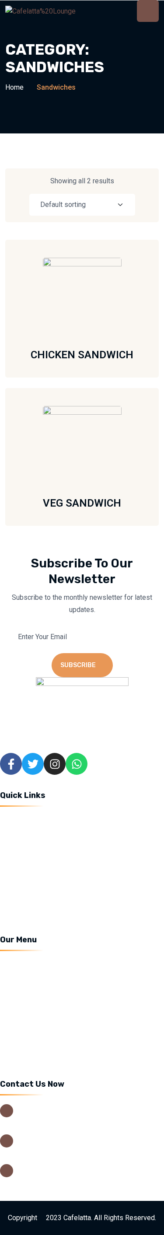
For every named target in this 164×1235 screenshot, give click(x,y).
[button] (126, 319)
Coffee (20, 963)
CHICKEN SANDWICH (82, 355)
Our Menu (24, 851)
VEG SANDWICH (82, 503)
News (19, 883)
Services (23, 867)
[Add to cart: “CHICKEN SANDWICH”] (126, 296)
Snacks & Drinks (35, 1012)
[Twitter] (33, 764)
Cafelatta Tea (30, 1028)
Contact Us (26, 900)
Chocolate (25, 995)
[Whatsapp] (76, 764)
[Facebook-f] (11, 764)
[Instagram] (55, 764)
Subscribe (78, 665)
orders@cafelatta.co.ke (52, 1179)
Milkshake (26, 979)
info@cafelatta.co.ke (48, 1167)
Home (14, 87)
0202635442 (37, 1137)
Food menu (27, 1044)
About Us (24, 835)
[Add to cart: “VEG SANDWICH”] (126, 444)
